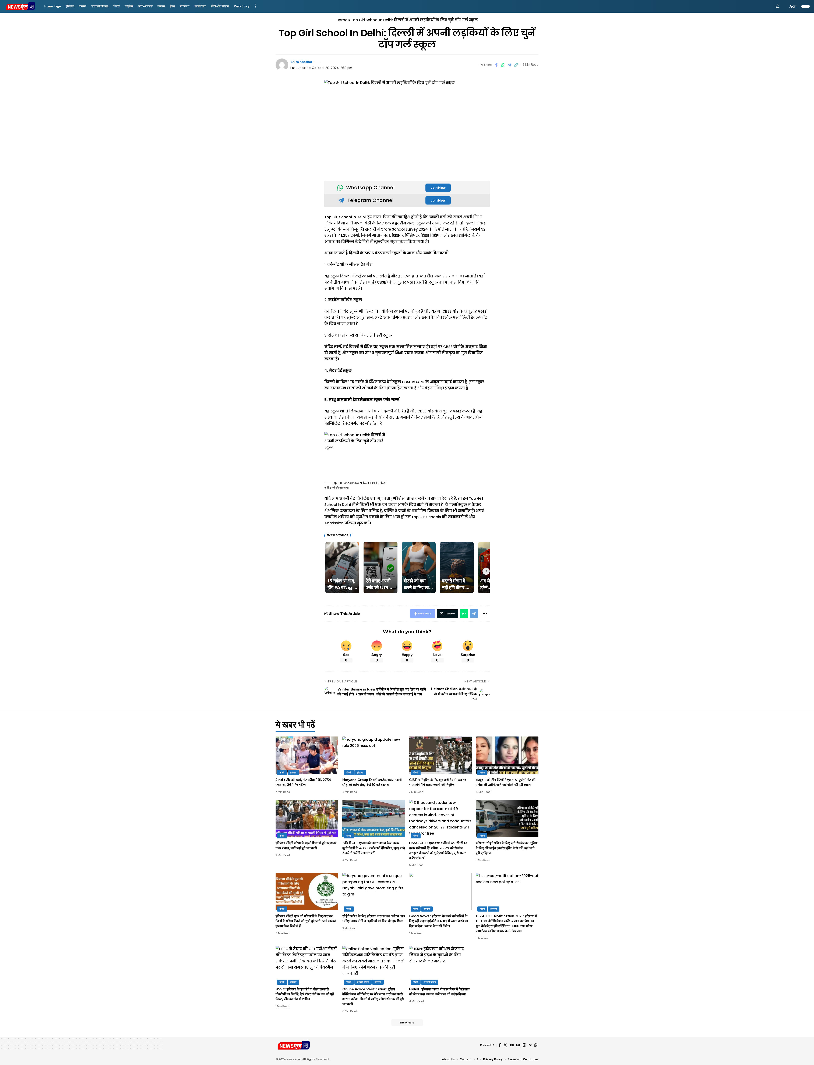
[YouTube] (512, 1045)
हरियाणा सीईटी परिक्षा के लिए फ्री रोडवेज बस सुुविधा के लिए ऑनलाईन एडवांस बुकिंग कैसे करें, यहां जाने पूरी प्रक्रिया (506, 848)
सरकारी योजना (363, 982)
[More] (485, 613)
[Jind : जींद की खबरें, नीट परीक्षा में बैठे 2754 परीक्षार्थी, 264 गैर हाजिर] (307, 755)
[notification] (778, 6)
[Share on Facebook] (496, 64)
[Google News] (518, 1045)
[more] (255, 6)
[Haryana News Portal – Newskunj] (294, 1045)
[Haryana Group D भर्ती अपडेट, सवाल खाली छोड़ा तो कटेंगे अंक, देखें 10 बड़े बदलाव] (373, 755)
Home (341, 19)
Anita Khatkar (301, 62)
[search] (784, 6)
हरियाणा (293, 772)
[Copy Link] (516, 64)
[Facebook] (500, 1045)
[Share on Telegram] (509, 64)
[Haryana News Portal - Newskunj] (21, 6)
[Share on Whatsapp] (503, 64)
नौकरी (282, 772)
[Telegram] (530, 1045)
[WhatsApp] (535, 1045)
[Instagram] (524, 1045)
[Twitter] (505, 1045)
